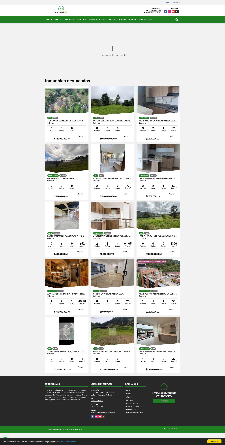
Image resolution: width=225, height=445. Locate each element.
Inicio (49, 20)
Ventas (58, 20)
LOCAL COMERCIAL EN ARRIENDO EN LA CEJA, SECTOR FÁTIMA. (66, 236)
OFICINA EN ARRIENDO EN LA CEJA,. (108, 294)
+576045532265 (155, 11)
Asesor (112, 20)
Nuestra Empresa (127, 20)
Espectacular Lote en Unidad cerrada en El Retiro (112, 352)
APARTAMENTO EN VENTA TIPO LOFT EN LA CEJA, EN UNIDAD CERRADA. (66, 294)
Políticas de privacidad (134, 413)
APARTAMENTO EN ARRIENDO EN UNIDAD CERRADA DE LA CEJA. (158, 178)
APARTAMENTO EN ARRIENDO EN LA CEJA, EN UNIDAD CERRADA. (112, 236)
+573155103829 (152, 12)
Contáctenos (146, 20)
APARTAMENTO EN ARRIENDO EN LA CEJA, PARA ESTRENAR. (158, 121)
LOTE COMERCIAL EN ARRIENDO (61, 178)
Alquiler (69, 20)
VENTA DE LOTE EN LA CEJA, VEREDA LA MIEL (66, 352)
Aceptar (214, 441)
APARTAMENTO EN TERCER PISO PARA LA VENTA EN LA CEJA (158, 352)
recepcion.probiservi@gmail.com (103, 412)
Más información (68, 441)
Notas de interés (97, 20)
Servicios (81, 20)
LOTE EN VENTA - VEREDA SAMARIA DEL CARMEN (158, 236)
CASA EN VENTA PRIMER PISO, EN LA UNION (112, 178)
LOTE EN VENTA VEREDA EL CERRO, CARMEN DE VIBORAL (112, 121)
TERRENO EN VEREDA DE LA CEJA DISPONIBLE (66, 121)
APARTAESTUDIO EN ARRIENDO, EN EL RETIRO (158, 294)
